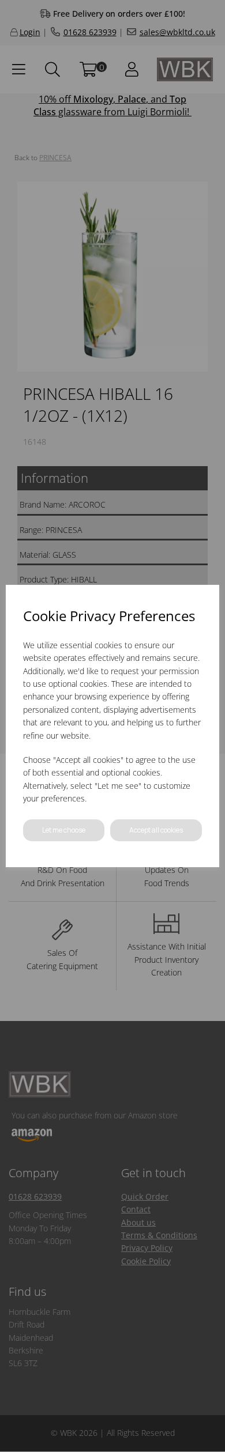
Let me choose (63, 830)
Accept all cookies (156, 830)
